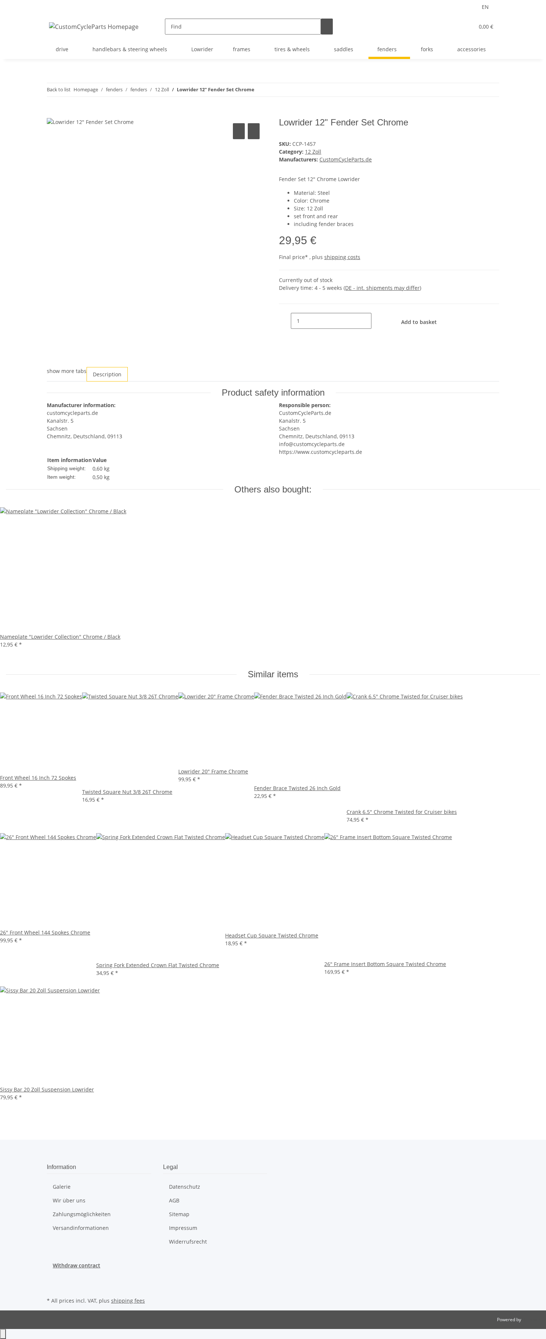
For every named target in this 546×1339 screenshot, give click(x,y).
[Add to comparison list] (239, 131)
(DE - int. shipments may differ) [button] (382, 287)
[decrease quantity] (285, 321)
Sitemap (179, 1214)
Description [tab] (107, 374)
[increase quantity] (377, 321)
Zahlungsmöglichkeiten (82, 1214)
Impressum (183, 1227)
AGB (174, 1200)
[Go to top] (3, 1334)
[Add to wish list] (254, 131)
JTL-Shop (531, 1319)
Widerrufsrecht (188, 1241)
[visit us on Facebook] (53, 1278)
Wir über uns (69, 1200)
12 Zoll (313, 151)
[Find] (327, 27)
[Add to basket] (53, 113)
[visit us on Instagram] (53, 1287)
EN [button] (486, 6)
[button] (453, 26)
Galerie (62, 1186)
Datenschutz (184, 1186)
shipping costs (342, 257)
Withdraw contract (76, 1265)
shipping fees (128, 1300)
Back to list (59, 89)
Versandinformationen (81, 1227)
